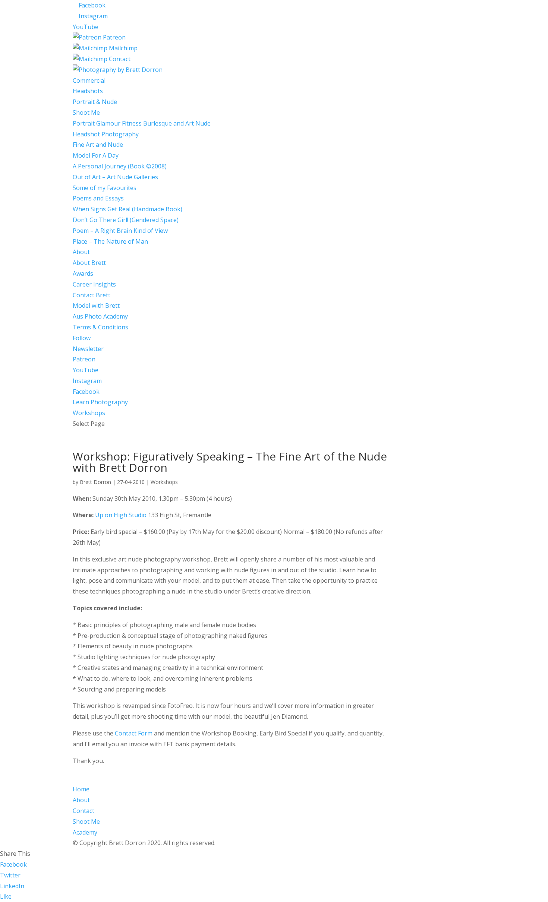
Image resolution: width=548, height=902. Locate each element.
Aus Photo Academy (100, 316)
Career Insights (94, 284)
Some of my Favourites (104, 188)
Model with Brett (96, 305)
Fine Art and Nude (98, 144)
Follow (82, 338)
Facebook (86, 391)
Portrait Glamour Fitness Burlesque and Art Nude (142, 123)
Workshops (89, 413)
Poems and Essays (98, 198)
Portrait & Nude (95, 102)
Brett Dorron (95, 481)
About (81, 252)
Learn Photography (100, 402)
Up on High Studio (121, 515)
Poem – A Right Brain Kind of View (120, 231)
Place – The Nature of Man (110, 241)
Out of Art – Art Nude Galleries (115, 177)
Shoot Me (86, 112)
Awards (83, 273)
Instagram (87, 381)
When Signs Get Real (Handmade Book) (127, 209)
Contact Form (133, 733)
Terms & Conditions (100, 327)
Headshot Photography (106, 134)
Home (81, 789)
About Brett (89, 263)
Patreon (84, 359)
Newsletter (88, 349)
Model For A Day (96, 155)
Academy (85, 832)
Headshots (88, 91)
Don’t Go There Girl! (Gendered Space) (126, 220)
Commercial (89, 80)
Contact (83, 811)
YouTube (85, 370)
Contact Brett (91, 295)
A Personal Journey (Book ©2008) (120, 166)
